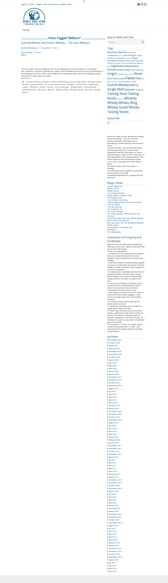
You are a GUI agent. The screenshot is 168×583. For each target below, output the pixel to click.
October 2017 (114, 451)
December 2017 (115, 445)
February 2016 (114, 508)
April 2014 (113, 571)
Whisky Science (113, 188)
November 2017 (115, 448)
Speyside (129, 89)
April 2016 (113, 503)
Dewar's (129, 58)
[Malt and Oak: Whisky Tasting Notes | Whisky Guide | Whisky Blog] (34, 17)
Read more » (26, 78)
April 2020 (113, 368)
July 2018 (112, 425)
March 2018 (113, 437)
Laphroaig (139, 70)
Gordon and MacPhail (128, 63)
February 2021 (114, 348)
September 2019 (115, 385)
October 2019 (114, 383)
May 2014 (112, 568)
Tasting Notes (29, 89)
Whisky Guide (117, 107)
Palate (130, 78)
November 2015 (115, 517)
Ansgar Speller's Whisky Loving (119, 195)
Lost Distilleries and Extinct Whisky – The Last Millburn (55, 43)
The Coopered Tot (114, 209)
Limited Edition (33, 81)
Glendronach (134, 61)
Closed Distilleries (57, 84)
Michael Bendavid (30, 48)
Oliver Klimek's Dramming (117, 200)
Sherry (133, 85)
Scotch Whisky (118, 85)
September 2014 (115, 557)
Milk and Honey (129, 74)
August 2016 (114, 491)
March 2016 (113, 505)
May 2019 (112, 397)
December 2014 (115, 548)
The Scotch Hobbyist (115, 211)
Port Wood (114, 81)
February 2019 (114, 405)
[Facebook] (138, 4)
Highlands (117, 66)
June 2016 (112, 497)
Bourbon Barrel (116, 52)
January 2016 (114, 511)
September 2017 (115, 454)
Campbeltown (112, 55)
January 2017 (114, 477)
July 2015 (112, 528)
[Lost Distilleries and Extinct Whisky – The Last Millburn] (63, 59)
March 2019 (113, 403)
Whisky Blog (128, 102)
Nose (138, 73)
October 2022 (114, 343)
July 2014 (112, 563)
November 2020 (115, 354)
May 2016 (112, 500)
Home (26, 30)
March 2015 (113, 540)
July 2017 (112, 460)
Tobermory (120, 99)
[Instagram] (145, 4)
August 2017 (114, 457)
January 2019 (114, 408)
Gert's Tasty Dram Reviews (118, 220)
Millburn (46, 81)
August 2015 (114, 525)
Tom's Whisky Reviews (116, 193)
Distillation (112, 60)
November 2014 (115, 551)
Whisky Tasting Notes (123, 109)
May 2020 (112, 365)
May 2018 (112, 431)
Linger (112, 73)
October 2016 (114, 485)
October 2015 (114, 520)
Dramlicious (111, 229)
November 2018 (115, 414)
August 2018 (114, 423)
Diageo (135, 58)
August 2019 (114, 388)
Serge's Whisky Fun (114, 186)
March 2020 (113, 371)
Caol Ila (120, 55)
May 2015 (112, 534)
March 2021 (113, 345)
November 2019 (115, 380)
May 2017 (112, 465)
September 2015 (115, 523)
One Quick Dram (116, 78)
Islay (127, 69)
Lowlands (120, 74)
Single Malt (115, 89)
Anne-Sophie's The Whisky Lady (119, 227)
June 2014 (112, 565)
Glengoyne (117, 63)
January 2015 (114, 545)
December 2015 (115, 514)
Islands (120, 69)
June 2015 (112, 531)
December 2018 (115, 411)
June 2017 (112, 463)
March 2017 (113, 471)
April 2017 (113, 468)
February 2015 (114, 543)
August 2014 (114, 560)
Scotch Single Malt (77, 81)
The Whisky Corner (114, 198)
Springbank (139, 90)
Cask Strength (129, 55)
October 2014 (114, 554)
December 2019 (115, 377)
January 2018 (114, 443)
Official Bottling (59, 81)
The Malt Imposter (114, 207)
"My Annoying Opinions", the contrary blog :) (124, 202)
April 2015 (113, 537)
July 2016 (112, 494)
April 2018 (113, 434)
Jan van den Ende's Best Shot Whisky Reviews (125, 218)
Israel (132, 70)
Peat (138, 78)
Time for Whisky (113, 204)
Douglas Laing (123, 60)
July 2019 (112, 391)
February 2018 (114, 440)
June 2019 (112, 394)
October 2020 (114, 357)
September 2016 (115, 488)
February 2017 (114, 474)
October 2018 (114, 417)
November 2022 (115, 340)
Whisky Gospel (113, 191)
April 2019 (113, 400)
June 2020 (112, 363)
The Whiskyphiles (114, 232)
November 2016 (115, 483)
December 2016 (115, 480)
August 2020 (114, 360)
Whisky (112, 102)
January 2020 (114, 374)
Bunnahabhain (131, 53)
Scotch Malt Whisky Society (127, 82)
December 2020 (115, 351)
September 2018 (115, 420)
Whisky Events (95, 81)
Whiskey (130, 98)
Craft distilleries (121, 58)
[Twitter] (142, 4)
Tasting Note (117, 93)
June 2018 (112, 428)
